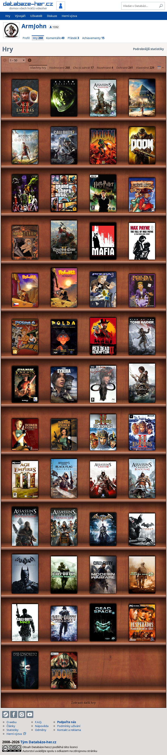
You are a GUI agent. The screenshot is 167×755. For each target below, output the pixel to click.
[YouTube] (29, 714)
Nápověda (41, 726)
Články (11, 726)
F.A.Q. (38, 722)
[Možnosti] (160, 67)
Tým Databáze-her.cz (38, 742)
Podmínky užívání (68, 726)
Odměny (40, 730)
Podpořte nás (66, 722)
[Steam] (5, 714)
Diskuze (52, 16)
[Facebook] (13, 714)
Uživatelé (36, 16)
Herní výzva (69, 16)
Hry (7, 16)
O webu (12, 722)
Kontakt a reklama (69, 730)
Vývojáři (20, 16)
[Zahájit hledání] (160, 5)
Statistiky (12, 730)
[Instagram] (21, 714)
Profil (26, 38)
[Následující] (29, 60)
